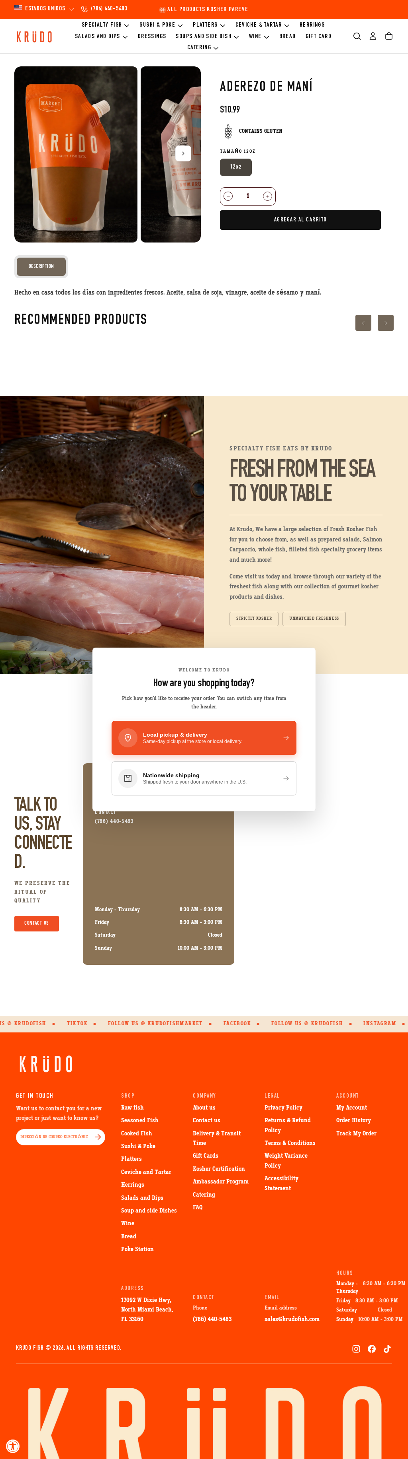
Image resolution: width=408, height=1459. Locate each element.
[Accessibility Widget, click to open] (13, 1446)
